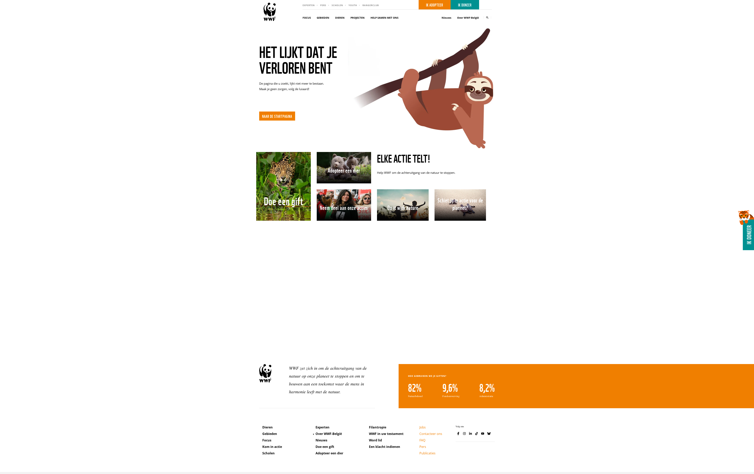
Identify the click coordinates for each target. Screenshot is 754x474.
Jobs (422, 427)
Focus (266, 440)
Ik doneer (465, 4)
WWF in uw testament (386, 434)
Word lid (375, 440)
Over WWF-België (329, 434)
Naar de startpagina (277, 116)
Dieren (267, 427)
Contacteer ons (430, 434)
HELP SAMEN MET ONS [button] (384, 17)
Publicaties (427, 453)
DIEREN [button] (340, 17)
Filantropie (377, 427)
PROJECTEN (357, 17)
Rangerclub (370, 5)
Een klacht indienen (384, 447)
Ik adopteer (434, 4)
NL (487, 5)
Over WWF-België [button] (468, 17)
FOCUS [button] (307, 17)
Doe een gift (325, 447)
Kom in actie (272, 447)
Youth (353, 5)
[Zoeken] (487, 17)
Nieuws (446, 17)
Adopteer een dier (329, 453)
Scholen (337, 5)
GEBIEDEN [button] (323, 17)
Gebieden (269, 434)
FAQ (422, 440)
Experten (309, 5)
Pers (323, 5)
